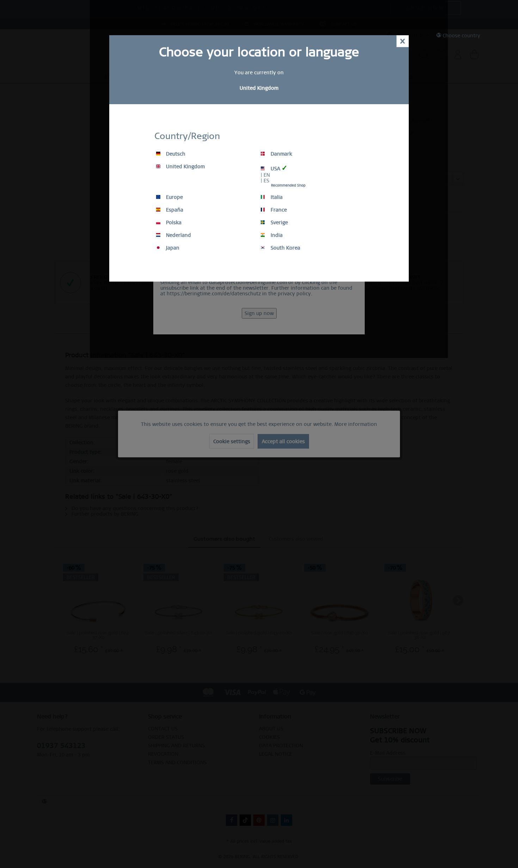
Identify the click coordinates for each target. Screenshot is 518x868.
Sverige (278, 222)
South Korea (284, 248)
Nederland (178, 235)
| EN (265, 175)
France (278, 210)
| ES (265, 180)
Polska (173, 222)
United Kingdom (185, 166)
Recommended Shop (288, 185)
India (276, 235)
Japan (172, 248)
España (174, 210)
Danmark (280, 154)
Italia (276, 197)
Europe (174, 197)
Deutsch (175, 154)
